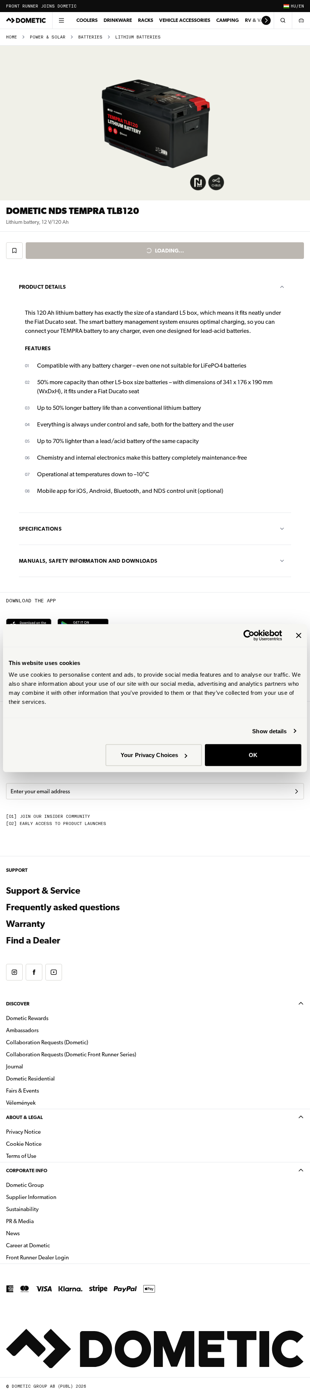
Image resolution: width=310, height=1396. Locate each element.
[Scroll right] (266, 20)
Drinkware (118, 20)
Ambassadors (22, 1030)
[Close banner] (298, 635)
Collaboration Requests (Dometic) (47, 1042)
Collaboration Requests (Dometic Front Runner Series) (71, 1054)
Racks (145, 20)
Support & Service (43, 890)
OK (253, 755)
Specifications (40, 529)
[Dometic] (26, 20)
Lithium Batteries (138, 37)
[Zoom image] (155, 123)
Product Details (42, 287)
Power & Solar (47, 37)
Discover (17, 1004)
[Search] (283, 20)
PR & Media (43, 1221)
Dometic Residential (54, 1078)
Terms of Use (21, 1156)
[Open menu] (61, 20)
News (36, 1233)
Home (11, 37)
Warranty (25, 924)
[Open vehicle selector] (301, 20)
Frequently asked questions (63, 907)
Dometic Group (48, 1184)
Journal (14, 1066)
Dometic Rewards (27, 1018)
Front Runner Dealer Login (61, 1257)
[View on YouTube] (53, 972)
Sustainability (22, 1209)
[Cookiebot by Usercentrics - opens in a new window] (249, 635)
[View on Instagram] (14, 972)
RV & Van (256, 20)
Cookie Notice (24, 1144)
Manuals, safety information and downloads (88, 561)
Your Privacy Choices (149, 755)
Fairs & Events (22, 1090)
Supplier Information (31, 1197)
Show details (269, 731)
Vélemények (21, 1102)
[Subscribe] (296, 791)
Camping (227, 20)
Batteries (90, 37)
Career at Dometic (52, 1245)
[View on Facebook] (34, 972)
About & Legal (24, 1117)
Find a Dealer (33, 940)
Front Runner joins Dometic (41, 6)
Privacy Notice (23, 1131)
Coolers (87, 20)
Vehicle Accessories (184, 20)
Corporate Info (26, 1170)
